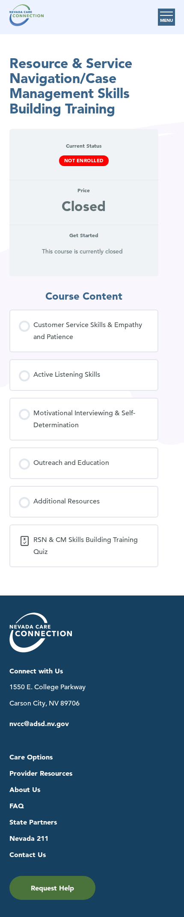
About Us (24, 790)
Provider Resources (40, 773)
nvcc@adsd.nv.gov (39, 724)
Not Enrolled (84, 161)
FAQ (16, 806)
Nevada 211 (28, 838)
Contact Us (27, 855)
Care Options (31, 757)
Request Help (52, 888)
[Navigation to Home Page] (26, 17)
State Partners (33, 822)
